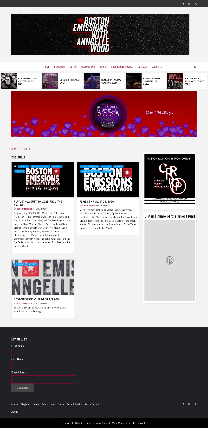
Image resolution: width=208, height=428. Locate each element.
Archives (23, 166)
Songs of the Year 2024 (70, 81)
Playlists (59, 67)
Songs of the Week (90, 171)
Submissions (88, 67)
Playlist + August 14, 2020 (97, 201)
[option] (21, 81)
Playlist (57, 166)
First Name (17, 346)
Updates (20, 171)
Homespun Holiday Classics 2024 (111, 81)
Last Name (17, 359)
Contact (142, 67)
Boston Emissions (40, 166)
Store (103, 67)
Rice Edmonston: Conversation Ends (27, 81)
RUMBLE (118, 166)
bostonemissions (25, 208)
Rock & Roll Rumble (122, 67)
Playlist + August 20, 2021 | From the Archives (38, 203)
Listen (73, 67)
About (155, 67)
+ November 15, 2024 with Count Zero (194, 81)
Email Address (19, 372)
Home (46, 67)
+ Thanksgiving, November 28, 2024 (151, 81)
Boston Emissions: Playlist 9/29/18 (36, 299)
